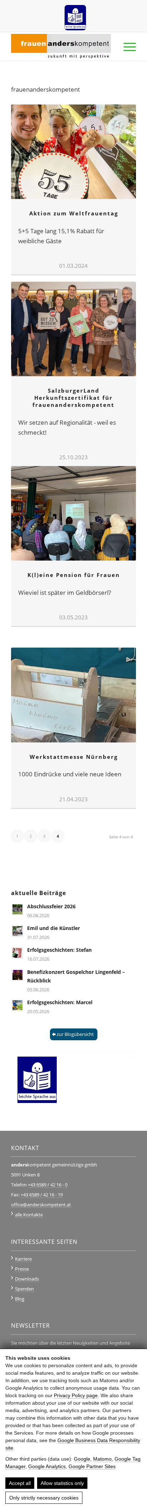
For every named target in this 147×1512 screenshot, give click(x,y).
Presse (22, 1269)
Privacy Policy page (76, 1395)
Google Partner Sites (92, 1466)
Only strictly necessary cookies (43, 1498)
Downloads (27, 1279)
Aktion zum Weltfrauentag (73, 213)
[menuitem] (75, 15)
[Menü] (126, 46)
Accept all (20, 1483)
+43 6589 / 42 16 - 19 (42, 1194)
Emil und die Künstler (53, 928)
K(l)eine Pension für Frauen (73, 574)
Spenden (24, 1289)
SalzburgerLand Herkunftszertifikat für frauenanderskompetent (73, 397)
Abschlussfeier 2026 (51, 906)
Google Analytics (47, 1466)
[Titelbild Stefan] (17, 952)
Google (82, 1459)
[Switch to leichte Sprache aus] (75, 15)
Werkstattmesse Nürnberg (74, 756)
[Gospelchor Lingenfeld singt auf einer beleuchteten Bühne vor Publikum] (17, 975)
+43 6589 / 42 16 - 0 (47, 1184)
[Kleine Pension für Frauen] (73, 513)
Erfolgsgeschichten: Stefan (59, 949)
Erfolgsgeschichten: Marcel (59, 1002)
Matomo (102, 1459)
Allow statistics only (62, 1483)
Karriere (23, 1259)
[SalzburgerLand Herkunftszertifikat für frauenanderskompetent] (73, 329)
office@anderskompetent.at (41, 1204)
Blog (19, 1299)
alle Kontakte (29, 1214)
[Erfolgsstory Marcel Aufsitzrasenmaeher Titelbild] (17, 1005)
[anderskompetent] (61, 46)
